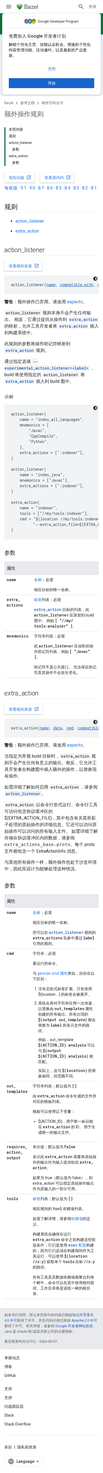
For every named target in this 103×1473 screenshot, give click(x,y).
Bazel (8, 103)
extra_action (27, 231)
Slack (9, 1415)
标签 (38, 599)
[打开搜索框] (81, 6)
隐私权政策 (27, 1447)
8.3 (76, 188)
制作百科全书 (52, 103)
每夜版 (11, 188)
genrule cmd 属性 (52, 973)
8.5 (59, 188)
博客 (8, 1366)
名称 (38, 580)
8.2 (85, 188)
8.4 (67, 188)
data (57, 728)
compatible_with (76, 284)
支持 (8, 1397)
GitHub (10, 1375)
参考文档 (27, 103)
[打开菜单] (8, 6)
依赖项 (77, 1218)
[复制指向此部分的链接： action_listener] (51, 250)
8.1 (94, 188)
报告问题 (20, 177)
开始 (51, 83)
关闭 (51, 69)
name (50, 284)
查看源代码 (57, 177)
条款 (8, 1447)
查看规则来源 (24, 265)
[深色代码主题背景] (95, 278)
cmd (69, 728)
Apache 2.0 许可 (84, 1320)
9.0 (32, 188)
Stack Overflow (17, 1424)
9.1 (23, 188)
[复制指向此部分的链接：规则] (23, 207)
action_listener (29, 221)
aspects (75, 301)
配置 (77, 1245)
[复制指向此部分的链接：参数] (20, 553)
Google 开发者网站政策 (74, 1326)
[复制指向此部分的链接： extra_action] (45, 694)
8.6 (50, 188)
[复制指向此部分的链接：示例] (18, 397)
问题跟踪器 (14, 1406)
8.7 (41, 188)
